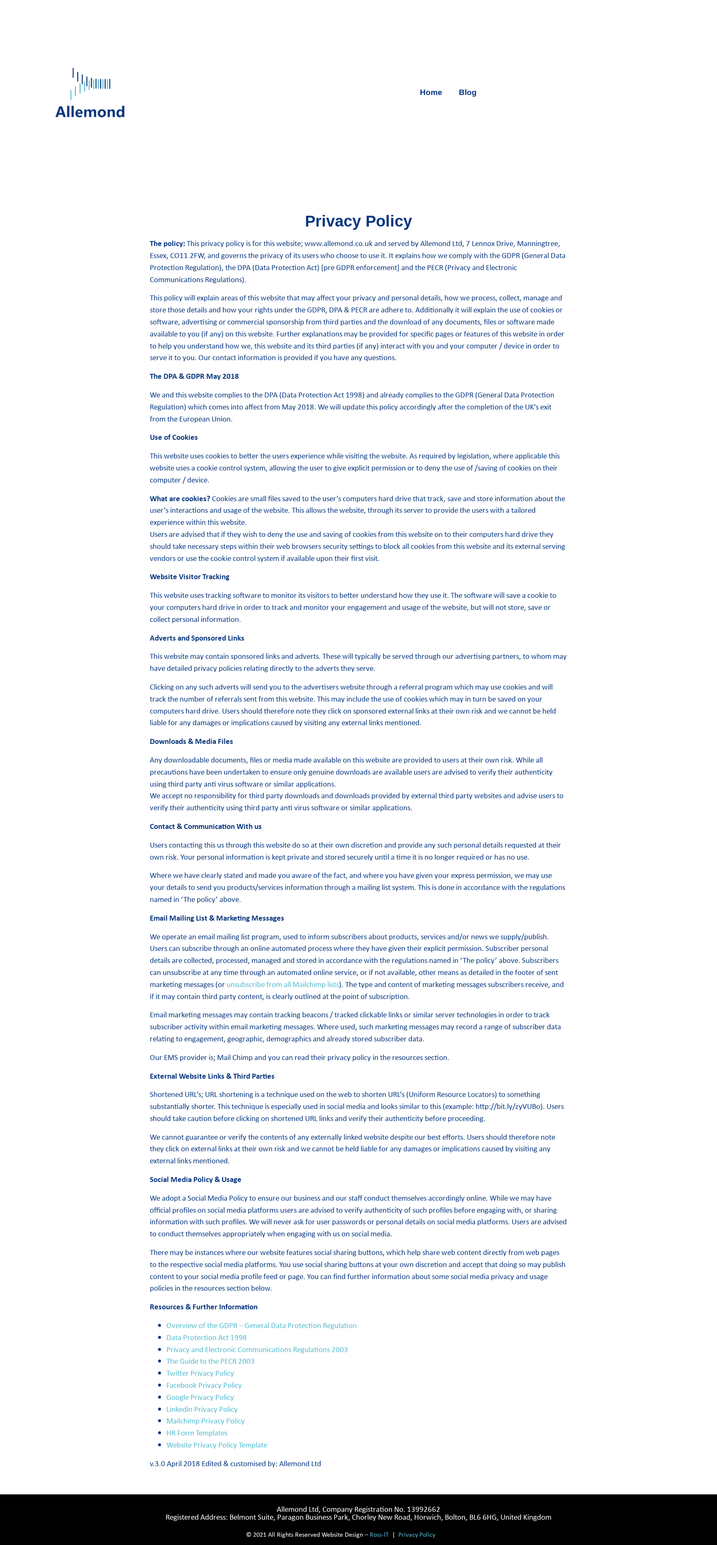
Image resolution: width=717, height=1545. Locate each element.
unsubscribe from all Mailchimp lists (283, 984)
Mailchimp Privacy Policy (205, 1420)
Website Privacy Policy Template (216, 1444)
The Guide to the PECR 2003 (210, 1360)
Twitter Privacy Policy (200, 1372)
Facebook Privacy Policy (204, 1384)
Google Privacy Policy (200, 1396)
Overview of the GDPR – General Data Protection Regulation (261, 1325)
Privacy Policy (416, 1534)
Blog (468, 92)
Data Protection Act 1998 (206, 1337)
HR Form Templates (196, 1432)
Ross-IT (379, 1534)
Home (431, 92)
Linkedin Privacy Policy (202, 1409)
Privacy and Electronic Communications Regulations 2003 (257, 1349)
